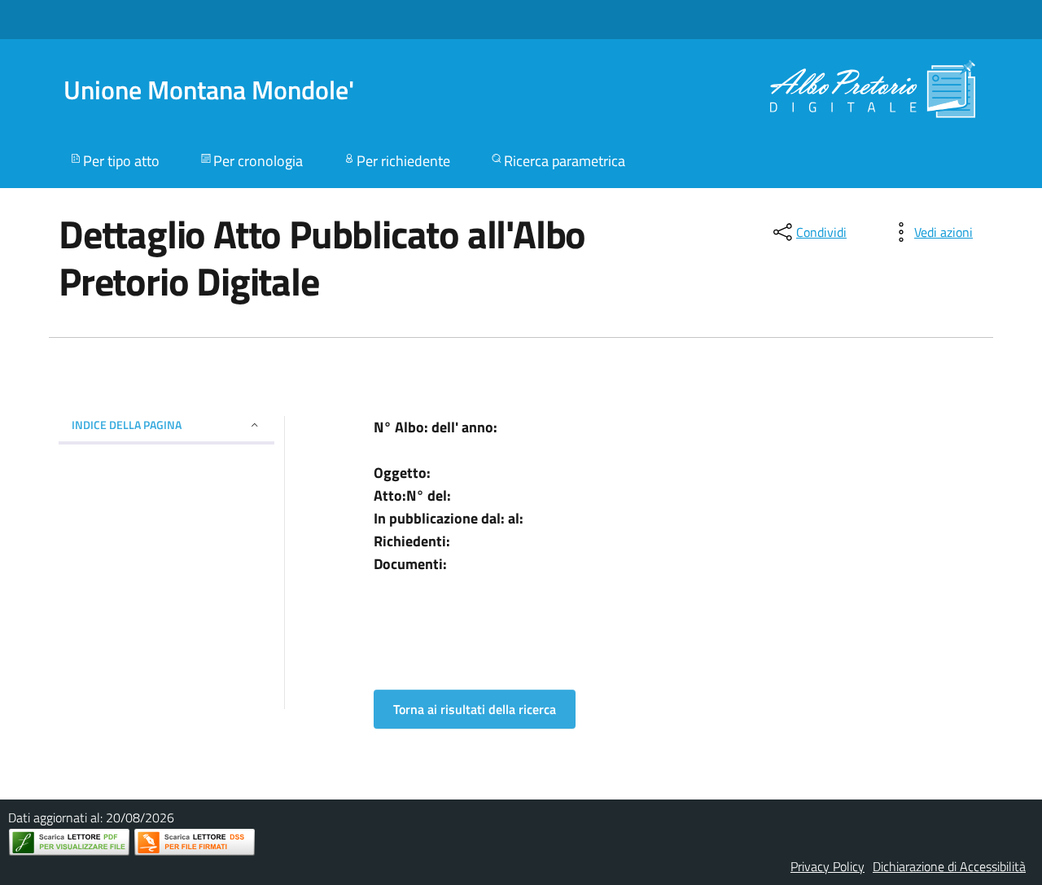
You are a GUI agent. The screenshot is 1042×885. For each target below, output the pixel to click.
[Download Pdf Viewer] (69, 842)
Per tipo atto (121, 161)
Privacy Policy (827, 866)
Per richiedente (403, 161)
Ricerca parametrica (564, 161)
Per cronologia (258, 161)
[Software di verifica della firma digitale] (195, 842)
